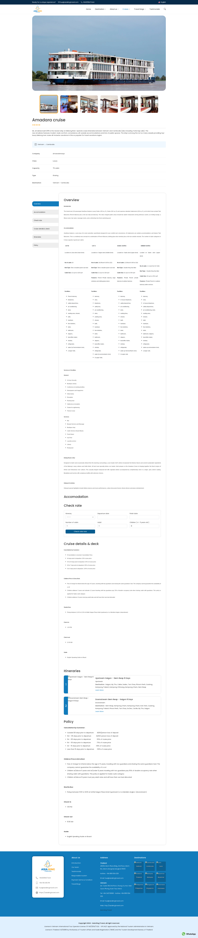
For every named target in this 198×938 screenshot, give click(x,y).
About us (113, 9)
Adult (99, 522)
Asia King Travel (106, 910)
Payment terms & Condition (82, 880)
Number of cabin (72, 522)
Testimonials (155, 9)
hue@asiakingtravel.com (69, 2)
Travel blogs (139, 9)
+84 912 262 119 (44, 883)
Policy (36, 245)
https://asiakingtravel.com (49, 893)
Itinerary (69, 513)
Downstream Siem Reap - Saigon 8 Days (114, 699)
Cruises (126, 9)
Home (88, 9)
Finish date (134, 513)
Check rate (38, 220)
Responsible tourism (79, 876)
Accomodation (39, 212)
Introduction (76, 863)
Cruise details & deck (42, 229)
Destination (100, 9)
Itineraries (37, 237)
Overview (37, 204)
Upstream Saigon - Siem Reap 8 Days (112, 678)
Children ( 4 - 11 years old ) (139, 522)
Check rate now (80, 531)
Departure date (103, 513)
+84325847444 (88, 2)
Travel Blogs (76, 884)
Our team (75, 867)
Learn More (99, 690)
